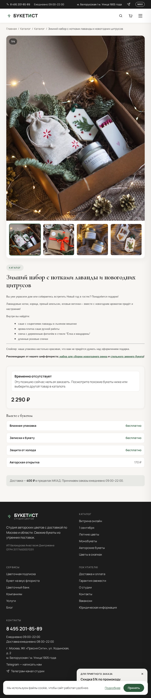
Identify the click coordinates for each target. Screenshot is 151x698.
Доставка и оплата (92, 574)
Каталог (25, 29)
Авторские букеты (92, 548)
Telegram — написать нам (24, 664)
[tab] (25, 240)
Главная (11, 29)
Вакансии (85, 601)
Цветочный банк (17, 587)
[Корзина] (130, 15)
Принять (134, 688)
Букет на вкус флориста (23, 581)
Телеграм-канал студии (27, 671)
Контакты (85, 594)
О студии (85, 587)
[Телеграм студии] (129, 4)
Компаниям (14, 594)
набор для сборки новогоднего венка (83, 356)
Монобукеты (88, 541)
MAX (140, 4)
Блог (9, 607)
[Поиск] (120, 15)
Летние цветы (89, 534)
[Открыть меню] (140, 15)
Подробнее (112, 688)
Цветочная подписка (21, 574)
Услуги (11, 601)
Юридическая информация (98, 607)
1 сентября (86, 528)
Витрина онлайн (90, 521)
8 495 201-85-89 (20, 4)
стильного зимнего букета (127, 356)
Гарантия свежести (92, 581)
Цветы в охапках (90, 554)
